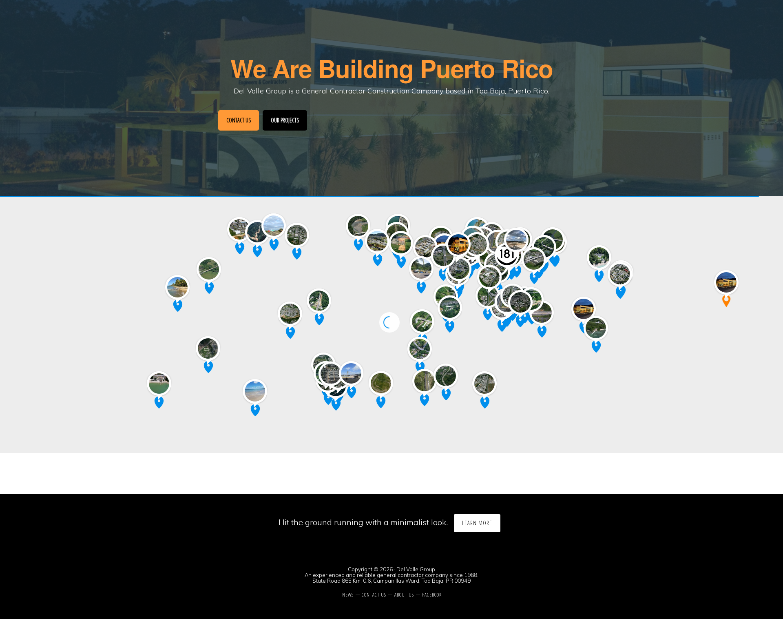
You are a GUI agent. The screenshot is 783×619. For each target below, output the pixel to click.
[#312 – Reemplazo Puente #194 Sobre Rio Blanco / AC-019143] (583, 308)
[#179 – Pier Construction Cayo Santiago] (596, 327)
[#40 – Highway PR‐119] (257, 231)
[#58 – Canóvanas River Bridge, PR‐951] (544, 246)
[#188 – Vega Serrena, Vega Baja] (401, 242)
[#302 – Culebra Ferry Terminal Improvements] (726, 281)
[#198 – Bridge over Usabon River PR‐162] (422, 320)
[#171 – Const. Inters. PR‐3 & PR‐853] (534, 258)
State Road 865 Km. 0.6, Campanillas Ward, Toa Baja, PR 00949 (391, 580)
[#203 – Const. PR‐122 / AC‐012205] (208, 347)
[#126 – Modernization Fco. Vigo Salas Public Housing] (239, 228)
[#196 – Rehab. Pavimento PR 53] (446, 375)
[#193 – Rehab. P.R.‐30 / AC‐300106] (488, 295)
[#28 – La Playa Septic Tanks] (177, 286)
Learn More (477, 523)
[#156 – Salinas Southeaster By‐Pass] (381, 382)
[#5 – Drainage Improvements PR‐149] (377, 240)
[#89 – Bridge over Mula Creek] (450, 307)
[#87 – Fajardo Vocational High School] (620, 273)
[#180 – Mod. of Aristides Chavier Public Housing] (331, 373)
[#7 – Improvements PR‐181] (507, 254)
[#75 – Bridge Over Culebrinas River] (209, 268)
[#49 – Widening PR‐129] (297, 234)
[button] (726, 301)
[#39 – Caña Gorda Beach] (255, 390)
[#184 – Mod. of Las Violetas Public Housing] (425, 246)
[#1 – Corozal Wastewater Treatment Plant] (421, 267)
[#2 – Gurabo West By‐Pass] (520, 301)
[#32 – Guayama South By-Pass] (484, 382)
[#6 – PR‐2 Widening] (273, 225)
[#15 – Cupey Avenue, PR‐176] (489, 276)
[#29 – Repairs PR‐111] (319, 300)
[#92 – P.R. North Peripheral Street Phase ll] (459, 268)
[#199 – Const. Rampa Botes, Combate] (159, 382)
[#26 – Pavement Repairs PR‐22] (477, 243)
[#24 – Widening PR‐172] (290, 313)
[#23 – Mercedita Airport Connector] (351, 372)
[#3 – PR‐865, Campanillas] (458, 243)
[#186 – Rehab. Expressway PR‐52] (424, 380)
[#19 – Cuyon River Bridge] (419, 348)
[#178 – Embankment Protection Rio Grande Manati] (358, 225)
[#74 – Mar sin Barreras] (599, 256)
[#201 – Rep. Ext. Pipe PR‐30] (541, 311)
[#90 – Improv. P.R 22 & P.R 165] (443, 255)
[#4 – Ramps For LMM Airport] (516, 239)
